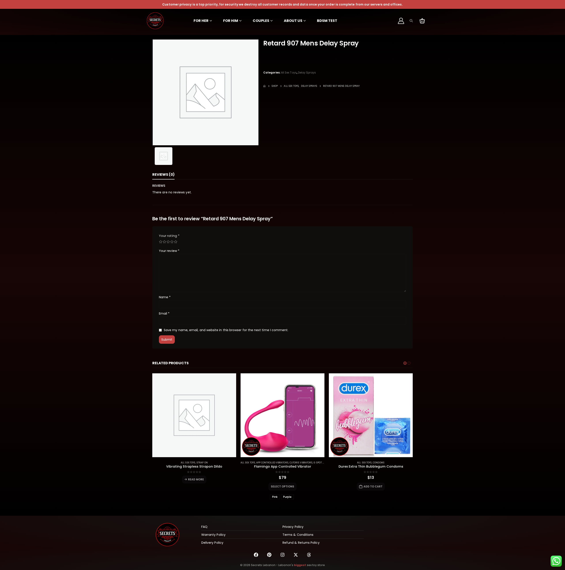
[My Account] (401, 21)
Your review (169, 251)
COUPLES (261, 20)
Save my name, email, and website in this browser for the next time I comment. (226, 330)
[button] (411, 21)
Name (165, 297)
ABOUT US (293, 20)
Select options (282, 486)
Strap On (202, 462)
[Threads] (309, 554)
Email (164, 313)
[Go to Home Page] (264, 86)
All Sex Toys (289, 72)
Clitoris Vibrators (301, 462)
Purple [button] (287, 497)
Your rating (169, 235)
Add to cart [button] (373, 486)
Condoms (378, 462)
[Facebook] (256, 554)
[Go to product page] (194, 415)
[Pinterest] (269, 554)
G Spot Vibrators (324, 462)
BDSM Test (327, 20)
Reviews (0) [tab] (163, 174)
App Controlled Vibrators (272, 462)
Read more (196, 479)
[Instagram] (282, 554)
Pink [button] (274, 497)
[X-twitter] (295, 554)
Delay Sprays (307, 72)
